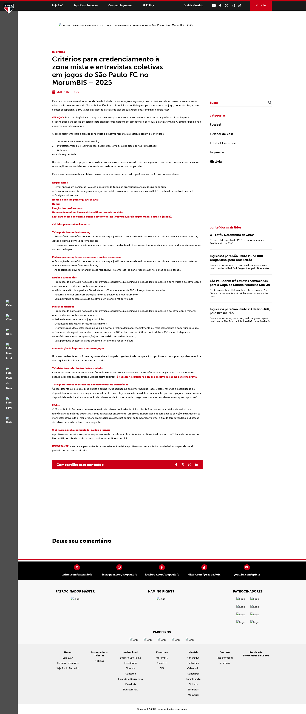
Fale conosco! (225, 657)
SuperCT (162, 663)
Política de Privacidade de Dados (256, 654)
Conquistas (193, 673)
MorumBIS (162, 657)
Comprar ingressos (120, 5)
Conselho (130, 673)
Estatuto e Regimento (130, 679)
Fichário (193, 684)
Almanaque (193, 657)
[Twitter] (226, 5)
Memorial (193, 694)
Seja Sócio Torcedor (86, 5)
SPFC (9, 9)
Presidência (130, 663)
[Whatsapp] (189, 464)
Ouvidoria (130, 684)
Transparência (130, 689)
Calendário (193, 668)
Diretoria (130, 668)
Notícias (261, 5)
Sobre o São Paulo (130, 657)
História (216, 161)
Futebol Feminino (223, 143)
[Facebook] (220, 5)
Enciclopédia (193, 679)
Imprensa (58, 51)
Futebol (215, 125)
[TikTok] (239, 5)
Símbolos (193, 689)
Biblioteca (193, 663)
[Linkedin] (196, 464)
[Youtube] (214, 5)
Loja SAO (57, 5)
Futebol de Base (222, 134)
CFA (162, 668)
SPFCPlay (148, 5)
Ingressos (217, 152)
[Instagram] (233, 5)
